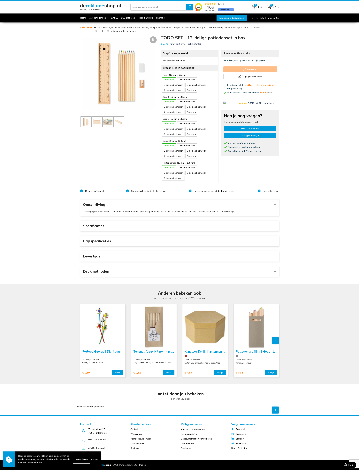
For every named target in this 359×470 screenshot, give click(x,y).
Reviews (134, 448)
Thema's (160, 17)
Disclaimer (186, 448)
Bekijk (117, 372)
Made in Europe (145, 17)
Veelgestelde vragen (140, 438)
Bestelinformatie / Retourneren (196, 438)
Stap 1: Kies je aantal (175, 53)
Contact (134, 429)
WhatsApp (241, 443)
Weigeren (94, 459)
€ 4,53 (188, 372)
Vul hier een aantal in (174, 60)
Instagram (240, 434)
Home (97, 27)
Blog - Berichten (239, 448)
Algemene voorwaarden (193, 429)
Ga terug (87, 27)
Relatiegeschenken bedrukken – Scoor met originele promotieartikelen (137, 27)
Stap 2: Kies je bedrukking (179, 67)
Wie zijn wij (136, 434)
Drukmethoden (137, 443)
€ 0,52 (137, 372)
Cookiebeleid (187, 443)
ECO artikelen (128, 17)
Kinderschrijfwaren (251, 27)
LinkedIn (239, 438)
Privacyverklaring (189, 434)
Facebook (240, 429)
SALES (114, 17)
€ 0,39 (86, 372)
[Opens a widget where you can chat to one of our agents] (348, 465)
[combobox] (158, 7)
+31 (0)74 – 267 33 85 (267, 18)
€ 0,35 (239, 372)
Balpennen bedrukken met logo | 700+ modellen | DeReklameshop (207, 27)
